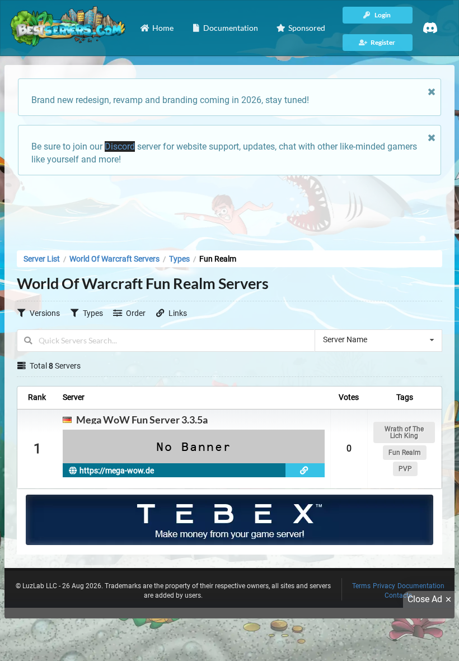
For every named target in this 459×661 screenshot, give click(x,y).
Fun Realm (404, 453)
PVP (405, 469)
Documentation (420, 586)
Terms (361, 586)
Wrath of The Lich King (404, 432)
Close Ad (425, 599)
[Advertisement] (229, 209)
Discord (120, 146)
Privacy (384, 586)
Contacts (398, 595)
